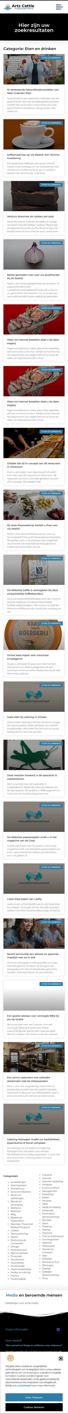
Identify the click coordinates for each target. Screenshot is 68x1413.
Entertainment (19, 1249)
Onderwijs (47, 1210)
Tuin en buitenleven (53, 1236)
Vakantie (46, 1242)
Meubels (46, 1200)
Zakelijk (46, 1268)
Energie (15, 1246)
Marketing (47, 1194)
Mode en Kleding (51, 1207)
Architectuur (18, 1188)
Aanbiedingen (18, 1182)
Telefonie (47, 1226)
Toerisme (47, 1233)
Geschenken (17, 1259)
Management (49, 1191)
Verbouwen (48, 1246)
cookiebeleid (24, 1385)
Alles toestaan (34, 1397)
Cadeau (15, 1230)
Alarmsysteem (19, 1185)
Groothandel (17, 1266)
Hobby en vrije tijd (20, 1272)
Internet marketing (52, 1181)
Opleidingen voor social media (21, 1303)
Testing (46, 1229)
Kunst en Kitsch (50, 1187)
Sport (45, 1223)
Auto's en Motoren (21, 1191)
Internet (46, 1178)
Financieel (16, 1256)
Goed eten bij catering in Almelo (27, 717)
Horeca (15, 1275)
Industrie (47, 1175)
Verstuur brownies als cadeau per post (30, 216)
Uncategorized (50, 1239)
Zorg (45, 1278)
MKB (45, 1204)
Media (45, 1197)
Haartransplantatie (21, 1269)
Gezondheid (17, 1262)
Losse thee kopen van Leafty (24, 898)
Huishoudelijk (18, 1278)
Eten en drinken (19, 1253)
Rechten (46, 1220)
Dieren (14, 1237)
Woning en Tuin (50, 1262)
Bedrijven (16, 1208)
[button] (61, 1358)
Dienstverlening (19, 1233)
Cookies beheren (34, 1407)
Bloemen (16, 1211)
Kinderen (47, 1184)
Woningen (47, 1265)
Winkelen (47, 1258)
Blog (13, 1214)
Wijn (44, 1255)
